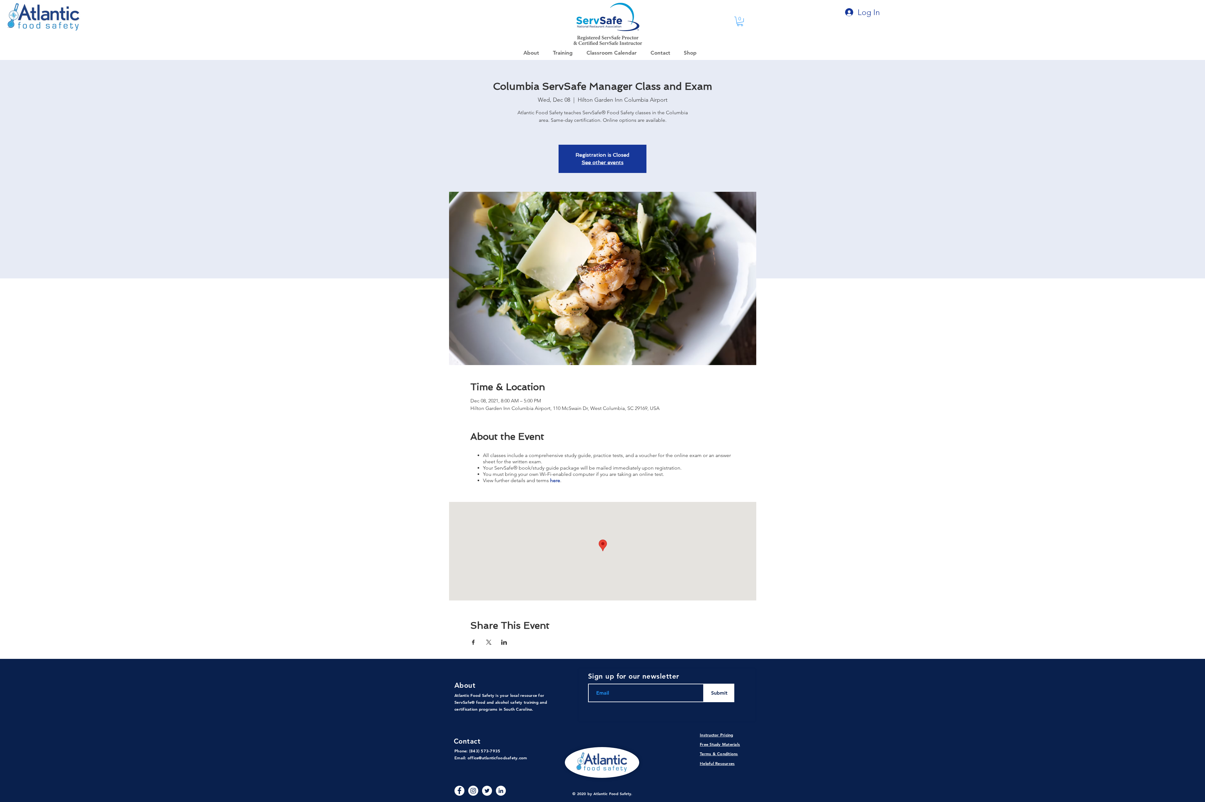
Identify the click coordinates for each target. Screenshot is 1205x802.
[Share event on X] (489, 642)
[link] (740, 21)
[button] (688, 52)
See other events (602, 162)
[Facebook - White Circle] (459, 791)
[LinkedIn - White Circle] (501, 791)
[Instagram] (473, 791)
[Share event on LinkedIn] (504, 642)
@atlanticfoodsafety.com (503, 757)
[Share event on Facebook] (473, 642)
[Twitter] (487, 791)
